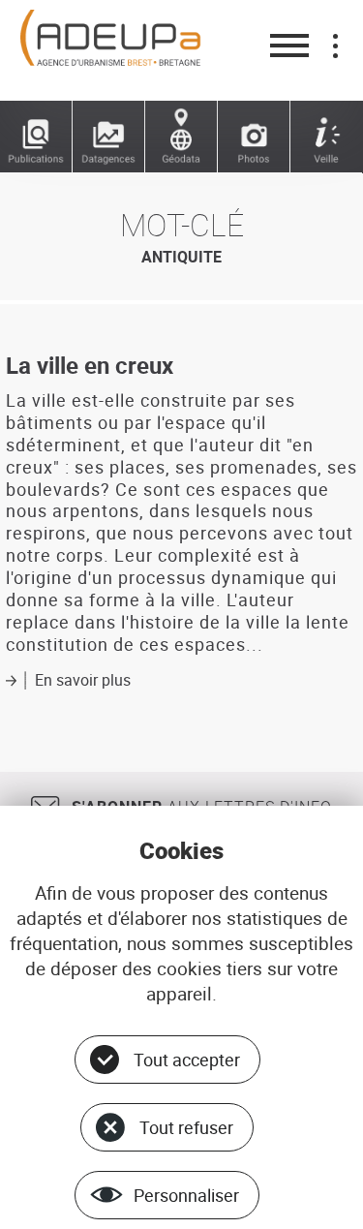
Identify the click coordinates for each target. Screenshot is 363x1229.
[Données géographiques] (181, 137)
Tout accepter (187, 1059)
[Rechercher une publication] (36, 137)
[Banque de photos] (254, 137)
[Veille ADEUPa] (326, 137)
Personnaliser (186, 1195)
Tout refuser (186, 1127)
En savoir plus (83, 680)
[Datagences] (109, 137)
